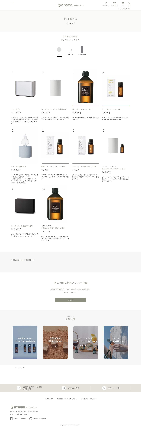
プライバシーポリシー (89, 399)
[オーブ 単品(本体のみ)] (25, 145)
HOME (12, 367)
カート (123, 5)
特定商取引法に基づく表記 (66, 399)
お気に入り (114, 5)
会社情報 (49, 399)
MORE (70, 300)
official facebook (19, 418)
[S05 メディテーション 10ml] (116, 87)
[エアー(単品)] (25, 87)
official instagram (39, 418)
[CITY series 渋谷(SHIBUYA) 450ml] (55, 204)
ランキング (20, 367)
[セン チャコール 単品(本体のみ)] (25, 204)
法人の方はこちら (125, 8)
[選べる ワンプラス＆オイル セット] (116, 145)
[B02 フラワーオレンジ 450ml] (86, 87)
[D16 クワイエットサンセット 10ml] (86, 145)
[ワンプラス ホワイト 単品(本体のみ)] (55, 87)
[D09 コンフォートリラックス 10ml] (55, 145)
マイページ (106, 5)
